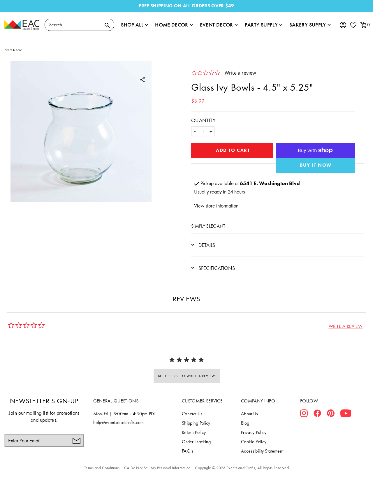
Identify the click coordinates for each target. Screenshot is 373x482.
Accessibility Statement (262, 451)
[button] (346, 326)
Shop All (132, 24)
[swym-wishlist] (353, 25)
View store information (216, 205)
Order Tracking (196, 442)
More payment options (316, 165)
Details (206, 245)
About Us (249, 414)
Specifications (216, 268)
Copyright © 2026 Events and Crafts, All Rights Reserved (241, 467)
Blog (245, 423)
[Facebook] (317, 414)
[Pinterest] (331, 414)
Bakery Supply (307, 24)
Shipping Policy (196, 423)
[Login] (343, 25)
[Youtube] (345, 414)
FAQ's (187, 451)
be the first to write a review (186, 376)
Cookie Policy (253, 442)
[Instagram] (304, 414)
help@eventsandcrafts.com (118, 422)
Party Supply (261, 24)
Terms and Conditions (102, 467)
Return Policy (194, 432)
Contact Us (192, 414)
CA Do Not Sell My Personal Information (157, 467)
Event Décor (13, 50)
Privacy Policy (253, 432)
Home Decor (171, 24)
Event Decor (216, 24)
